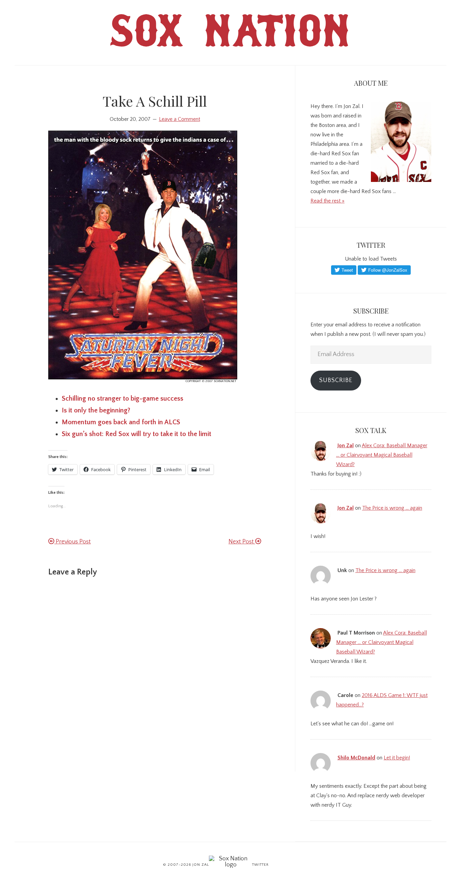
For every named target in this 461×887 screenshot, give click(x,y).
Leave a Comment (179, 119)
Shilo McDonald (356, 758)
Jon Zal (345, 445)
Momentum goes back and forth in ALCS (121, 422)
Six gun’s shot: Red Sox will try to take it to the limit (136, 434)
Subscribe (335, 380)
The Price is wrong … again (392, 508)
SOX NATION (230, 37)
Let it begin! (397, 758)
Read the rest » (327, 201)
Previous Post (72, 541)
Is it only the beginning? (96, 410)
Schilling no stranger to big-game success (122, 398)
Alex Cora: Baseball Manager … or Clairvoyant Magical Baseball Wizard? (381, 454)
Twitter (260, 865)
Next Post (241, 541)
